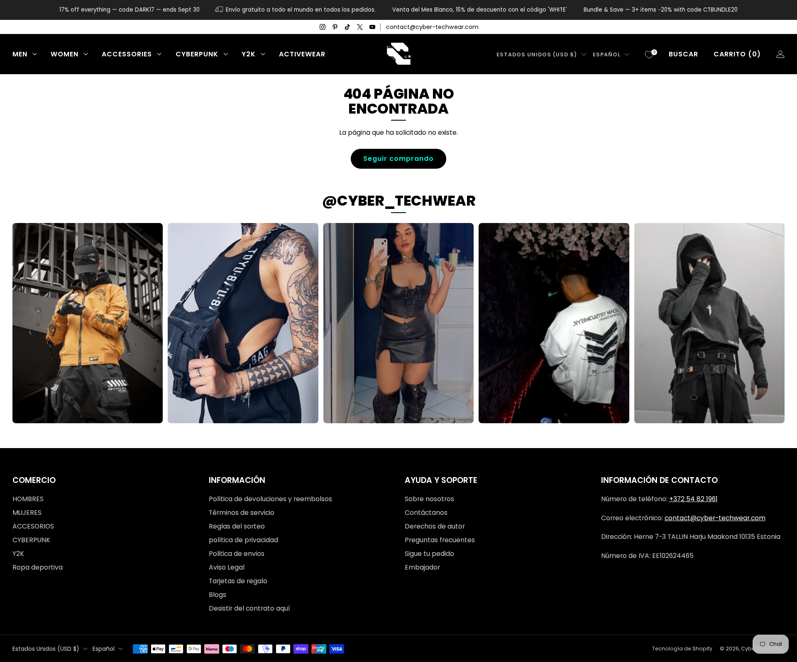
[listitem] (129, 10)
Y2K (249, 54)
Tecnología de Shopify (682, 648)
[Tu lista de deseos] (649, 55)
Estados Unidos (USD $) (536, 54)
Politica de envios (236, 553)
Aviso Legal (226, 567)
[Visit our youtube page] (372, 27)
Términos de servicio (241, 512)
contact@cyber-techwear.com (432, 27)
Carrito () (737, 54)
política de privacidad (243, 540)
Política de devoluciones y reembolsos (270, 499)
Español (607, 54)
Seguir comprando (398, 158)
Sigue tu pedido (429, 553)
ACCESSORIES (127, 54)
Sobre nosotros (429, 499)
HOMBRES (28, 499)
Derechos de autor (435, 526)
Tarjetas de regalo (238, 581)
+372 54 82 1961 (693, 499)
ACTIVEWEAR (302, 54)
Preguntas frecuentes (440, 540)
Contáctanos (426, 512)
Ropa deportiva (37, 567)
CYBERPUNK (197, 54)
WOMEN (64, 54)
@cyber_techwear (399, 201)
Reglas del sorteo (237, 526)
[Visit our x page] (360, 27)
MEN (19, 54)
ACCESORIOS (33, 526)
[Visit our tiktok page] (347, 27)
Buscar (683, 54)
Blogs (217, 594)
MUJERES (27, 512)
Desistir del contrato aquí (249, 608)
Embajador (422, 567)
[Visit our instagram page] (322, 27)
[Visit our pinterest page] (335, 27)
